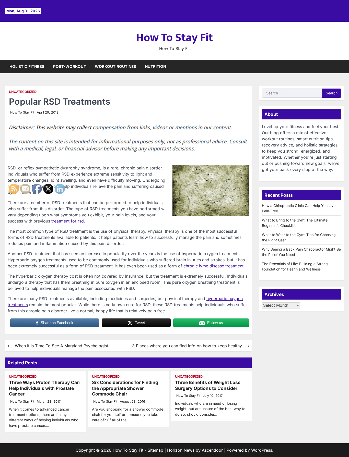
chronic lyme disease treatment (213, 265)
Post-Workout (69, 66)
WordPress (261, 450)
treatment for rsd (67, 221)
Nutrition (155, 66)
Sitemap (155, 450)
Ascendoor (212, 450)
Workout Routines (115, 66)
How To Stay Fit (174, 37)
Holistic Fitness (26, 66)
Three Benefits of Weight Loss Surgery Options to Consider (207, 385)
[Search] (340, 66)
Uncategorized (23, 92)
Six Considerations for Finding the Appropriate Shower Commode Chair (125, 388)
